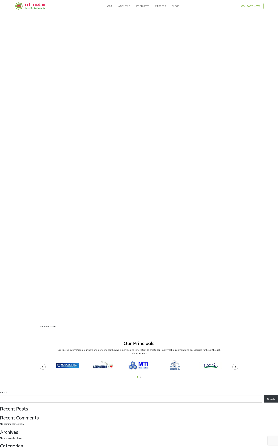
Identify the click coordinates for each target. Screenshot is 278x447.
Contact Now (250, 6)
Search (3, 392)
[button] (137, 377)
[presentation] (43, 367)
